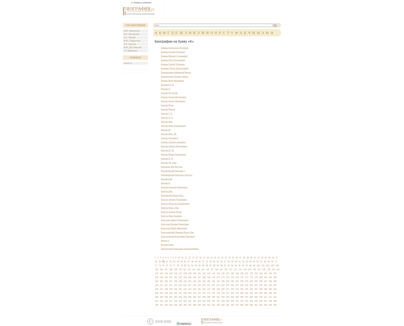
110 (180, 269)
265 (170, 293)
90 (221, 265)
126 (254, 269)
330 (232, 301)
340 (156, 305)
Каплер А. (166, 183)
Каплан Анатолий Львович (173, 97)
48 (192, 261)
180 (260, 277)
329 (227, 301)
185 (161, 281)
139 (189, 273)
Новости (128, 63)
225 (227, 285)
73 (160, 265)
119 (221, 269)
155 (265, 273)
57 (225, 261)
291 (170, 297)
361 (256, 305)
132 (156, 273)
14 (193, 257)
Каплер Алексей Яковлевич (174, 187)
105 (156, 269)
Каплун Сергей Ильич (171, 212)
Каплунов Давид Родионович (175, 220)
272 (204, 293)
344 (175, 305)
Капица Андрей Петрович (173, 52)
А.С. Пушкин (130, 37)
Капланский (166, 179)
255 (246, 289)
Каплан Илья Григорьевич (173, 126)
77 (174, 265)
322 (194, 301)
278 (232, 293)
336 (260, 301)
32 (258, 257)
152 (251, 273)
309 (256, 297)
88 (214, 265)
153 (256, 273)
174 (232, 277)
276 (223, 293)
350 (204, 305)
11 (182, 257)
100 (258, 265)
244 (194, 289)
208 (270, 281)
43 (174, 261)
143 (208, 273)
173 (227, 277)
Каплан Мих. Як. (169, 134)
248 (213, 289)
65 (254, 261)
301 (218, 297)
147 (227, 273)
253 (237, 289)
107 (166, 269)
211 (161, 285)
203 (246, 281)
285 (265, 293)
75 (167, 265)
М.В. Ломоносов (132, 31)
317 (170, 301)
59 (232, 261)
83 (196, 265)
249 (218, 289)
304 (232, 297)
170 (213, 277)
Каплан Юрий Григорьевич (173, 154)
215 (180, 285)
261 (275, 289)
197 (218, 281)
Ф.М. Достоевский (132, 47)
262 (156, 293)
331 (237, 301)
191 (189, 281)
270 (194, 293)
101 (263, 265)
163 (180, 277)
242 (185, 289)
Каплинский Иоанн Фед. (172, 195)
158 (156, 277)
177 (246, 277)
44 (178, 261)
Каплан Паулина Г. (170, 138)
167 (199, 277)
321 (189, 301)
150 (242, 273)
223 (218, 285)
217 (189, 285)
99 (254, 265)
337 (265, 301)
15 (197, 257)
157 (275, 273)
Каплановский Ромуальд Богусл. (177, 175)
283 (256, 293)
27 (240, 257)
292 (175, 297)
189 (180, 281)
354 (223, 305)
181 (265, 277)
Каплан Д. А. (167, 117)
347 (189, 305)
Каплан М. (166, 130)
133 (161, 273)
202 (242, 281)
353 (218, 305)
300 (213, 297)
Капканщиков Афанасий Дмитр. (176, 72)
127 (259, 269)
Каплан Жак (166, 121)
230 (251, 285)
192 (194, 281)
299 (208, 297)
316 (166, 301)
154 (260, 273)
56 (221, 261)
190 (185, 281)
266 (175, 293)
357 (237, 305)
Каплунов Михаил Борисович (175, 224)
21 (218, 257)
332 (242, 301)
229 (246, 285)
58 (229, 261)
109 (175, 269)
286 (270, 293)
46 (185, 261)
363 (265, 305)
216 (185, 285)
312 (270, 297)
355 (227, 305)
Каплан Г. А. (167, 113)
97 (247, 265)
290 (166, 297)
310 (260, 297)
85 (203, 265)
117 (212, 269)
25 (233, 257)
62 (243, 261)
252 (232, 289)
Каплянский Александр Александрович (180, 249)
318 (175, 301)
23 (226, 257)
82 (192, 265)
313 (274, 297)
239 (170, 289)
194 (204, 281)
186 (166, 281)
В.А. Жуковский (131, 34)
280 (242, 293)
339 (275, 301)
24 (229, 257)
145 (218, 273)
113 (193, 269)
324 (204, 301)
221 (208, 285)
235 (274, 285)
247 (208, 289)
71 (276, 261)
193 (199, 281)
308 (251, 297)
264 (166, 293)
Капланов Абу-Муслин (171, 167)
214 (175, 285)
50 (200, 261)
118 (216, 269)
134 (166, 273)
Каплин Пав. (167, 191)
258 (260, 289)
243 (189, 289)
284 (260, 293)
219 (199, 285)
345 (180, 305)
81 (189, 265)
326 (213, 301)
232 (260, 285)
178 (251, 277)
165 (189, 277)
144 (213, 273)
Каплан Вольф (168, 109)
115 (203, 269)
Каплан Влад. (167, 105)
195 (208, 281)
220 (203, 285)
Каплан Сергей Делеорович (174, 146)
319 (180, 301)
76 (170, 265)
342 (166, 305)
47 (189, 261)
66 (258, 261)
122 (235, 269)
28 (244, 257)
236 (156, 289)
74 (163, 265)
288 (156, 297)
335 (256, 301)
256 (251, 289)
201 (237, 281)
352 (213, 305)
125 (249, 269)
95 (239, 265)
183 (275, 277)
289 (161, 297)
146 (223, 273)
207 (265, 281)
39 (160, 261)
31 (255, 257)
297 (199, 297)
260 (270, 289)
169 (208, 277)
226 (232, 285)
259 (265, 289)
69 (268, 261)
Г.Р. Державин (130, 51)
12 (186, 257)
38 (156, 261)
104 (277, 265)
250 (223, 289)
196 (213, 281)
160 (166, 277)
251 (227, 289)
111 (184, 269)
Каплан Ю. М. (167, 150)
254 (242, 289)
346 (185, 305)
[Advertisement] (223, 8)
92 (229, 265)
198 (223, 281)
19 (211, 257)
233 (265, 285)
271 (199, 293)
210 (156, 285)
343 (170, 305)
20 (215, 257)
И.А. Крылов (130, 44)
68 (265, 261)
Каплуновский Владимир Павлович (178, 236)
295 (189, 297)
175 (237, 277)
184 (156, 281)
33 (262, 257)
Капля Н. (165, 240)
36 (273, 257)
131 (278, 269)
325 (208, 301)
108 (170, 269)
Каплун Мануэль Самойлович (175, 204)
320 (185, 301)
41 (167, 261)
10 (179, 257)
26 (237, 257)
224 (222, 285)
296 (194, 297)
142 (204, 273)
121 (230, 269)
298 (204, 297)
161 (170, 277)
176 (242, 277)
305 (237, 297)
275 (218, 293)
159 (161, 277)
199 (227, 281)
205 (256, 281)
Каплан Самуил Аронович (173, 142)
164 (185, 277)
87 (210, 265)
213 (170, 285)
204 (251, 281)
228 (241, 285)
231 (256, 285)
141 (199, 273)
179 (256, 277)
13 (189, 257)
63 (247, 261)
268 (185, 293)
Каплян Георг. (167, 245)
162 (175, 277)
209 (275, 281)
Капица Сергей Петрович (173, 64)
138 (185, 273)
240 (175, 289)
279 (237, 293)
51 (203, 261)
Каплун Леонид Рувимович (174, 199)
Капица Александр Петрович (174, 48)
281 (246, 293)
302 (223, 297)
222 (213, 285)
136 (175, 273)
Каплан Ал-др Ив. (169, 93)
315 (161, 301)
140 (194, 273)
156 (270, 273)
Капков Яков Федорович (172, 80)
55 (218, 261)
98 (250, 265)
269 (189, 293)
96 (243, 265)
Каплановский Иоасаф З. (173, 171)
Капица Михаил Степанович (174, 56)
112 (189, 269)
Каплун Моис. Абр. (170, 208)
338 (270, 301)
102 (267, 265)
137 (180, 273)
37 (277, 257)
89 (218, 265)
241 (180, 289)
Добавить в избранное (142, 2)
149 (237, 273)
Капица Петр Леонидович (173, 60)
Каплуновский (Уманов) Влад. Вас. (177, 232)
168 (204, 277)
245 (199, 289)
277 (227, 293)
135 (170, 273)
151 (246, 273)
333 (246, 301)
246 (204, 289)
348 (194, 305)
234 (270, 285)
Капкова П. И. (167, 85)
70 (272, 261)
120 (226, 269)
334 (251, 301)
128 (263, 269)
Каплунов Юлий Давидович (174, 228)
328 (223, 301)
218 (194, 285)
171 (218, 277)
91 (225, 265)
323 (199, 301)
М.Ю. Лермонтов (132, 41)
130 (273, 269)
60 (236, 261)
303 (227, 297)
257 (256, 289)
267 (180, 293)
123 (240, 269)
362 (260, 305)
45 (181, 261)
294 (185, 297)
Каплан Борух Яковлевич (173, 101)
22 (222, 257)
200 (232, 281)
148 (232, 273)
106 (161, 269)
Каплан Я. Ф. (167, 158)
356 (232, 305)
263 (161, 293)
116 (207, 269)
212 (166, 285)
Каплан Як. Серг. (169, 163)
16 (200, 257)
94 (236, 265)
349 (199, 305)
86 (207, 265)
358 (242, 305)
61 (239, 261)
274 (213, 293)
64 (250, 261)
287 (275, 293)
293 (180, 297)
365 (275, 305)
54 (214, 261)
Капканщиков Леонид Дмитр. (175, 76)
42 (170, 261)
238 (166, 289)
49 (196, 261)
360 (251, 305)
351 (208, 305)
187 (170, 281)
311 (265, 297)
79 (181, 265)
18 (208, 257)
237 (161, 289)
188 (175, 281)
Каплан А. (166, 89)
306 (242, 297)
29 (248, 257)
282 (251, 293)
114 (198, 269)
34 (266, 257)
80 (185, 265)
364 (270, 305)
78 (178, 265)
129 (268, 269)
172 (223, 277)
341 (161, 305)
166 (194, 277)
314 (156, 301)
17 (204, 257)
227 (237, 285)
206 (260, 281)
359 (246, 305)
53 (210, 261)
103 (272, 265)
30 (251, 257)
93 (232, 265)
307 (246, 297)
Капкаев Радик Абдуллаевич (175, 68)
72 (156, 265)
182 (270, 277)
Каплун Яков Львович (171, 216)
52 (207, 261)
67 (261, 261)
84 (200, 265)
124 (245, 269)
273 (208, 293)
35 (269, 257)
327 (218, 301)
